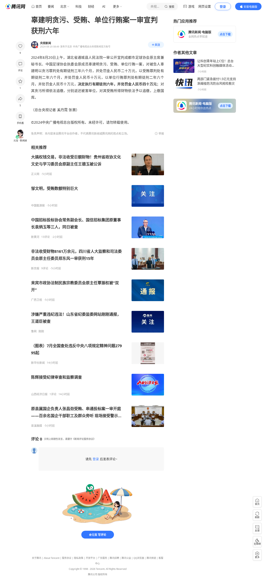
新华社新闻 (38, 362)
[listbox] (97, 286)
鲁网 (34, 331)
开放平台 (90, 558)
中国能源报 (38, 205)
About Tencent (51, 558)
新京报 (35, 268)
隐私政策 (78, 558)
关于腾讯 (36, 558)
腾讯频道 (151, 558)
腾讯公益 (126, 558)
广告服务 (102, 558)
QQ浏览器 (139, 558)
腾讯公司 (92, 574)
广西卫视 (36, 299)
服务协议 (66, 558)
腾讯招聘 (114, 558)
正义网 (35, 174)
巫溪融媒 (36, 425)
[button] (225, 34)
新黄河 (35, 236)
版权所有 (102, 574)
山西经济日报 (39, 394)
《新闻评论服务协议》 (84, 439)
